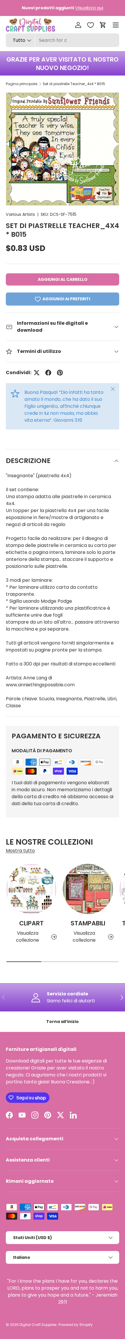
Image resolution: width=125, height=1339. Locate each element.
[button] (103, 25)
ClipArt (31, 923)
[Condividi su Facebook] (48, 372)
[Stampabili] (88, 889)
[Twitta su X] (36, 372)
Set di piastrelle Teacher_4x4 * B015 (74, 83)
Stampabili (88, 923)
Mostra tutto (20, 850)
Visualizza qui (89, 8)
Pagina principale (21, 83)
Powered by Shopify (75, 1324)
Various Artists (20, 214)
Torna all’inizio (62, 1021)
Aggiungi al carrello (63, 279)
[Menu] (115, 25)
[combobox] (62, 40)
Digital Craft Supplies (38, 1324)
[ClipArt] (31, 889)
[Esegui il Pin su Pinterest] (60, 372)
